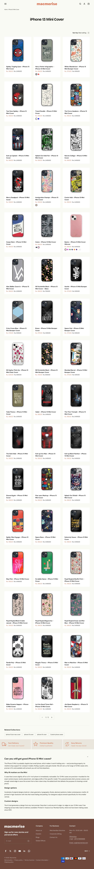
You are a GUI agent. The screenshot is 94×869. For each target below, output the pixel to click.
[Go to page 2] (51, 717)
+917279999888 (79, 839)
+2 (79, 249)
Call (71, 839)
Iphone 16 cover (42, 734)
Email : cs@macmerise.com (78, 843)
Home (5, 9)
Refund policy (8, 860)
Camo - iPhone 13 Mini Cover (45, 242)
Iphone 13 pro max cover (13, 734)
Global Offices (40, 841)
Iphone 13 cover (28, 734)
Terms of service (29, 860)
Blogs (37, 837)
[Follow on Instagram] (15, 851)
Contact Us (53, 837)
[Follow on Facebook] (5, 851)
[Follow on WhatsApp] (29, 851)
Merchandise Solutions (57, 830)
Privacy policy (18, 860)
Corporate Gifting (56, 834)
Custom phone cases (56, 734)
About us (39, 830)
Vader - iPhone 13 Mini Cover (45, 412)
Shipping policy (8, 862)
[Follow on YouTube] (19, 851)
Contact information (42, 860)
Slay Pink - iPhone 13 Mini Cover (17, 579)
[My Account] (84, 4)
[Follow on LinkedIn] (24, 851)
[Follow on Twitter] (10, 851)
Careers (38, 834)
